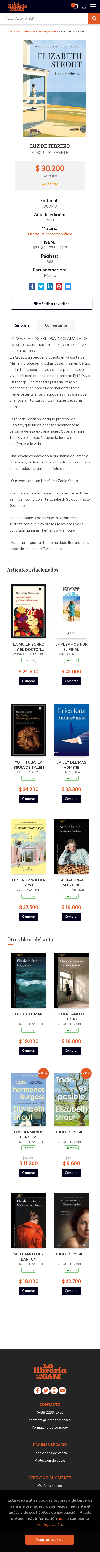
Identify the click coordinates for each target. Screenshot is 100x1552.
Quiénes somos (50, 1485)
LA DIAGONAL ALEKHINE (71, 882)
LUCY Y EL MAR (28, 1014)
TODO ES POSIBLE (71, 1132)
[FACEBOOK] (37, 1390)
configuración (49, 1524)
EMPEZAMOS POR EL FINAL (71, 647)
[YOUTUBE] (62, 1390)
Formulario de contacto (50, 1427)
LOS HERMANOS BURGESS (28, 1134)
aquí (62, 1518)
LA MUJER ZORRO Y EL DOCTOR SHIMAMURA (28, 647)
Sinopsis (22, 325)
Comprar (28, 681)
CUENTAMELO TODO (71, 1016)
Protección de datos (50, 1460)
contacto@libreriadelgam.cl (50, 1420)
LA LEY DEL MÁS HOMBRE (71, 765)
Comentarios (56, 325)
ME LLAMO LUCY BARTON (29, 1257)
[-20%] (28, 1097)
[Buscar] (94, 18)
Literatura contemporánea (41, 31)
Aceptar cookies (49, 1539)
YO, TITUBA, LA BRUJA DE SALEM (28, 765)
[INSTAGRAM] (54, 1390)
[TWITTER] (46, 1390)
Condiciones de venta (50, 1453)
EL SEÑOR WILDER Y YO (28, 882)
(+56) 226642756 (50, 1412)
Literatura (14, 31)
